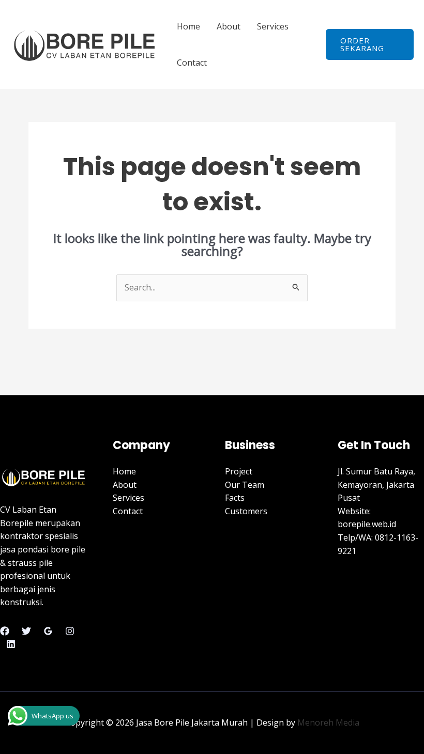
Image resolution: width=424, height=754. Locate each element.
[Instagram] (69, 631)
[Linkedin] (11, 644)
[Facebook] (4, 631)
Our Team (244, 484)
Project (238, 471)
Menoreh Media (328, 722)
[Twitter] (26, 631)
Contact (192, 62)
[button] (370, 44)
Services (273, 26)
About (228, 26)
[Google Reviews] (48, 631)
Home (188, 26)
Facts (235, 497)
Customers (246, 511)
